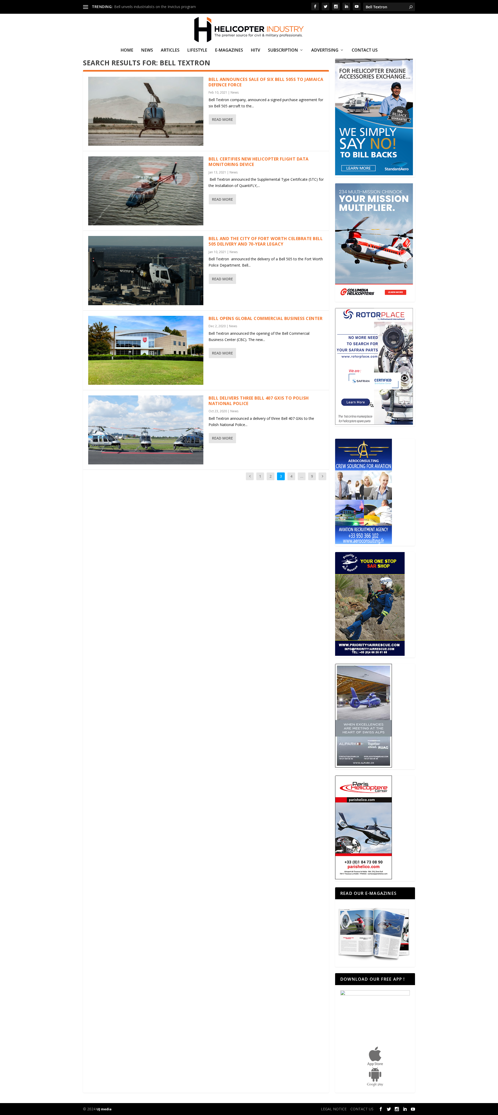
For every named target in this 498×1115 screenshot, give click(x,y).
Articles (170, 50)
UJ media (104, 1109)
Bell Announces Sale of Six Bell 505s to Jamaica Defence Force (266, 82)
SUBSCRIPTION (283, 50)
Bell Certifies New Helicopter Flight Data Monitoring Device (259, 161)
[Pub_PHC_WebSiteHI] (363, 877)
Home (127, 50)
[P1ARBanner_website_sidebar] (370, 654)
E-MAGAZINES (229, 50)
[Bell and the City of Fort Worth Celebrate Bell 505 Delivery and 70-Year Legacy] (145, 270)
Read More (222, 119)
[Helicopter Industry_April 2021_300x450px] (374, 298)
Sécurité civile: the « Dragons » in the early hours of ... (158, 6)
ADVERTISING (324, 50)
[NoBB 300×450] (374, 173)
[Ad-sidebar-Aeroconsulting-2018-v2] (363, 542)
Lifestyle (197, 50)
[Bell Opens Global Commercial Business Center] (145, 350)
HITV (255, 50)
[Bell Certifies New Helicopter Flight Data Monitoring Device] (145, 190)
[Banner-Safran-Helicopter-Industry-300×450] (374, 423)
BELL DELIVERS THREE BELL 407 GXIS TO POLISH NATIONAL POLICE (259, 400)
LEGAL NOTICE (334, 1108)
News (147, 50)
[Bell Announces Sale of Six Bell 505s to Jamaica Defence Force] (145, 111)
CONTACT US (365, 50)
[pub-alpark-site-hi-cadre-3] (363, 766)
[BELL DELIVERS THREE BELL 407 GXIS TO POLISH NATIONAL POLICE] (145, 429)
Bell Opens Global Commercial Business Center (265, 318)
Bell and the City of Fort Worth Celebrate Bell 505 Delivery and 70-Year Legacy (266, 241)
